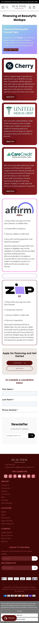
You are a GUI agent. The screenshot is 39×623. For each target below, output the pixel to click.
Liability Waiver (6, 532)
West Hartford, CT (7, 524)
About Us (4, 541)
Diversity (4, 491)
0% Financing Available (10, 1)
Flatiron (3, 512)
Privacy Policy (6, 538)
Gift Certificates (6, 503)
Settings (19, 611)
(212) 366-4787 (33, 1)
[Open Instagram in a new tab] (6, 476)
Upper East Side (6, 521)
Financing (4, 500)
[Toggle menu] (3, 7)
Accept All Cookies (19, 619)
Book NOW (19, 368)
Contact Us (5, 485)
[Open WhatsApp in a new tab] (33, 476)
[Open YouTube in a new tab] (19, 476)
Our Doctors (5, 494)
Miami (3, 515)
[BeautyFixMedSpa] (19, 461)
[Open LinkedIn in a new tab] (24, 476)
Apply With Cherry (11, 50)
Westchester (5, 518)
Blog (2, 497)
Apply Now (10, 97)
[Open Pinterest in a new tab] (28, 476)
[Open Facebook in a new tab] (15, 476)
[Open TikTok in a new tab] (10, 476)
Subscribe (35, 568)
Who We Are (5, 488)
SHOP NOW (18, 363)
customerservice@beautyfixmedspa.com (19, 467)
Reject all (19, 615)
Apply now (10, 141)
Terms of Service (7, 535)
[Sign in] (30, 7)
